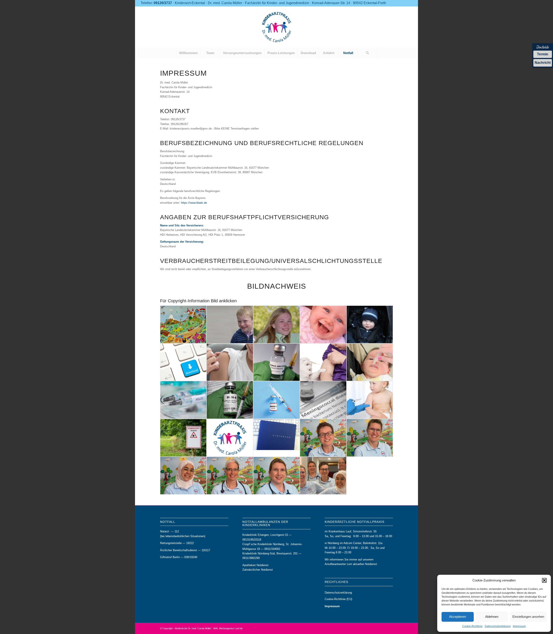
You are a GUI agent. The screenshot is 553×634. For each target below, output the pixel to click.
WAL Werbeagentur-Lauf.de (228, 628)
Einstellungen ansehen (528, 616)
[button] (544, 580)
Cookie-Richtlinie (472, 626)
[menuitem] (188, 53)
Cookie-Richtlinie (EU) (338, 599)
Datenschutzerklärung (498, 626)
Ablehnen (491, 616)
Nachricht (543, 62)
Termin (542, 54)
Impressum (519, 626)
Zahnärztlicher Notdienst (257, 569)
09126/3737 (163, 3)
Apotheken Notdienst (255, 565)
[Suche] (367, 53)
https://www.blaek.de (194, 202)
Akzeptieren (457, 616)
